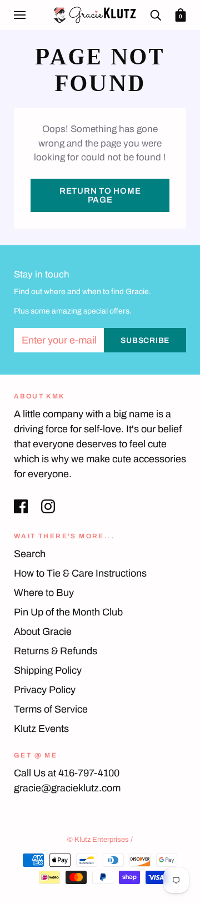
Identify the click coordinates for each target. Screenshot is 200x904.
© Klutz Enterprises (98, 840)
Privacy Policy (45, 689)
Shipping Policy (48, 670)
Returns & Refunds (55, 650)
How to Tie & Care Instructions (80, 573)
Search (30, 553)
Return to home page (100, 195)
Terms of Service (51, 709)
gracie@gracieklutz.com (67, 788)
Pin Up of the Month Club (68, 612)
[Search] (155, 15)
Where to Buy (44, 592)
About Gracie (43, 631)
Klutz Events (41, 728)
